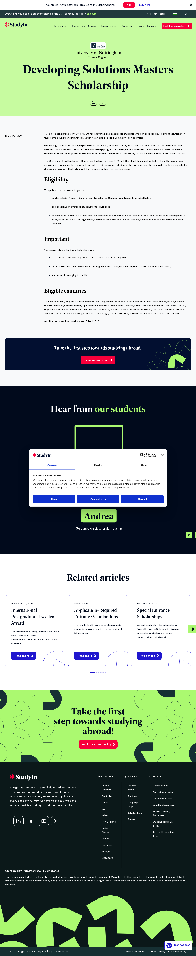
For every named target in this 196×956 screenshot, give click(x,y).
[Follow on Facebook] (31, 821)
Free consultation (97, 360)
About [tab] (144, 465)
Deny (54, 499)
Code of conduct (162, 798)
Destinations (60, 26)
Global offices (160, 785)
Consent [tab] (52, 465)
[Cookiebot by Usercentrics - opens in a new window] (142, 455)
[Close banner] (162, 455)
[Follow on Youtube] (44, 821)
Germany (107, 845)
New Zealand (109, 821)
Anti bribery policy (163, 792)
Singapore (107, 857)
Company (151, 26)
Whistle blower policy (165, 805)
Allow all (142, 499)
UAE (104, 809)
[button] (189, 536)
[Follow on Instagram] (56, 821)
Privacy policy (157, 951)
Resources (127, 26)
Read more (22, 656)
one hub (91, 13)
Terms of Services (134, 951)
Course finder (79, 26)
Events (141, 26)
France (105, 838)
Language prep (108, 26)
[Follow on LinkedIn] (18, 821)
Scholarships (135, 812)
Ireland (105, 815)
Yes (129, 5)
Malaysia (106, 851)
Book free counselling (174, 26)
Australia (107, 796)
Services (91, 26)
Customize (96, 499)
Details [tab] (98, 465)
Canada (106, 802)
